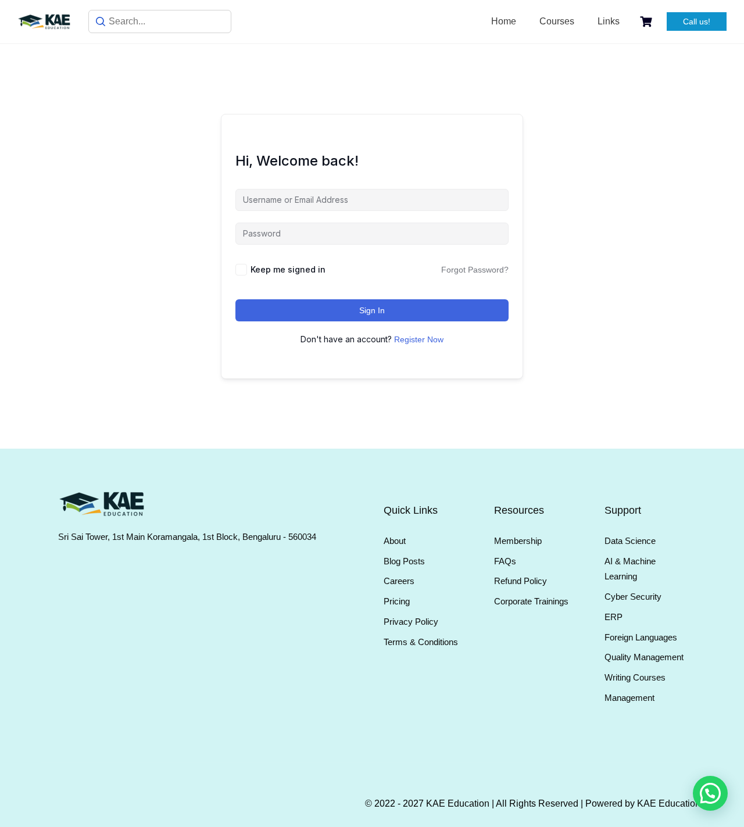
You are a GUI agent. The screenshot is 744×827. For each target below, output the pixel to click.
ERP (613, 617)
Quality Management (644, 657)
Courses (556, 21)
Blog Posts (404, 561)
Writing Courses (635, 677)
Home (503, 21)
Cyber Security (632, 597)
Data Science (630, 541)
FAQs (505, 561)
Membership (518, 541)
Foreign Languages (640, 637)
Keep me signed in (288, 269)
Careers (399, 581)
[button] (710, 793)
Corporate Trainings (531, 601)
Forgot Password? (475, 269)
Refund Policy (520, 581)
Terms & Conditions (421, 642)
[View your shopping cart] (647, 21)
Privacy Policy (411, 621)
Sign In (372, 310)
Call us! (696, 21)
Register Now (418, 339)
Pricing (397, 601)
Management (629, 698)
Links (609, 21)
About (395, 541)
